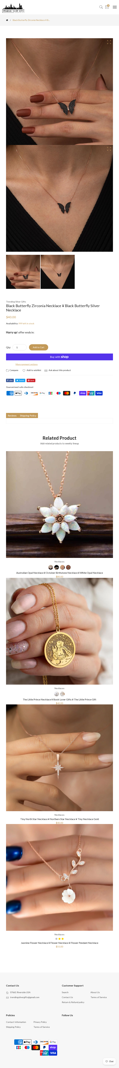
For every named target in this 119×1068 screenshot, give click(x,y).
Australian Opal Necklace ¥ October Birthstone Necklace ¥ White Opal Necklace (59, 572)
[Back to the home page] (7, 20)
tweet (21, 380)
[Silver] (56, 694)
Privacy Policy (40, 1022)
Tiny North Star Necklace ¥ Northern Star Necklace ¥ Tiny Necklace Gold (59, 819)
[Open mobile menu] (115, 7)
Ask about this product (59, 370)
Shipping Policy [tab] (28, 415)
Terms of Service (98, 997)
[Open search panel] (101, 7)
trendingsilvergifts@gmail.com (24, 997)
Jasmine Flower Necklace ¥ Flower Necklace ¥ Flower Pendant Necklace (59, 942)
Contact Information (16, 1022)
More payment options (27, 364)
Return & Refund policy (73, 1002)
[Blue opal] (56, 567)
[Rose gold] (62, 694)
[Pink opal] (62, 567)
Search (65, 992)
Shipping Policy (13, 1027)
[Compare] (12, 370)
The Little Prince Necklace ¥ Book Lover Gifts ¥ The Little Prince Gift (59, 699)
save (32, 380)
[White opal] (50, 567)
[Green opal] (68, 567)
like (11, 380)
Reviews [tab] (12, 415)
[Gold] (63, 939)
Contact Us (67, 997)
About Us (95, 992)
